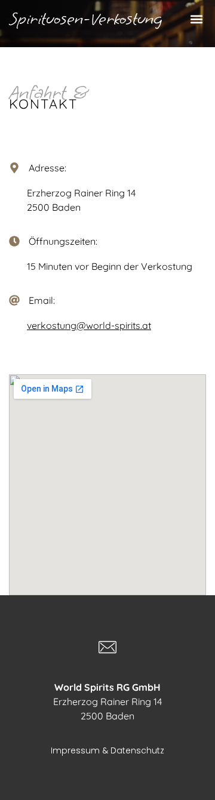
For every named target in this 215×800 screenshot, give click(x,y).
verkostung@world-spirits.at (89, 325)
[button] (196, 19)
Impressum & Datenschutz (107, 750)
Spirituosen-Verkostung (86, 19)
